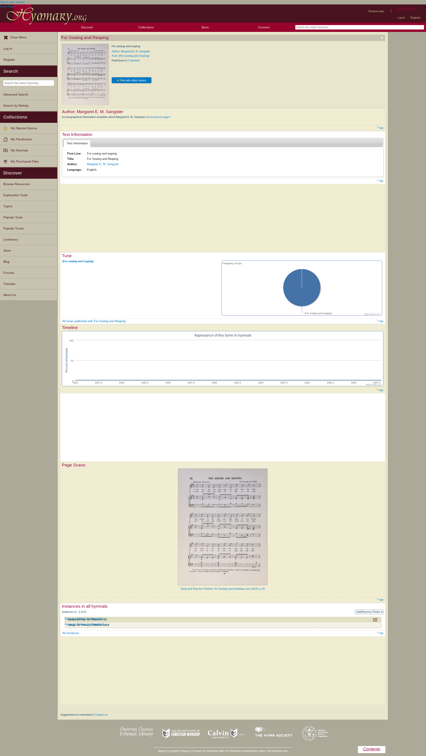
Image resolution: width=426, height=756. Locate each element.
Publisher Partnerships (244, 751)
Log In (7, 48)
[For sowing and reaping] (77, 261)
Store (205, 27)
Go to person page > (159, 117)
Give (262, 751)
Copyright (173, 751)
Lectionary (10, 239)
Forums (8, 272)
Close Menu (18, 37)
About (161, 751)
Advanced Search (15, 94)
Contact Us (198, 751)
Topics (7, 206)
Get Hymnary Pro (277, 751)
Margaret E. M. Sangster (103, 164)
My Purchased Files (25, 161)
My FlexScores (21, 139)
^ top (380, 127)
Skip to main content (12, 2)
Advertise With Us (217, 751)
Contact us (101, 714)
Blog (6, 261)
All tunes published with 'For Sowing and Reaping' (94, 321)
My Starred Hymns (24, 128)
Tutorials (9, 284)
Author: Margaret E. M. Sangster (131, 51)
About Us (9, 295)
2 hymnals (133, 60)
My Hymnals (19, 150)
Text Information (77, 143)
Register (415, 17)
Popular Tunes (13, 228)
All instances (70, 633)
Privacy (185, 751)
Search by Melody (16, 105)
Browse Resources (16, 184)
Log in (401, 17)
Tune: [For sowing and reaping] (130, 55)
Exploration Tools (15, 195)
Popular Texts (13, 217)
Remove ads (376, 11)
